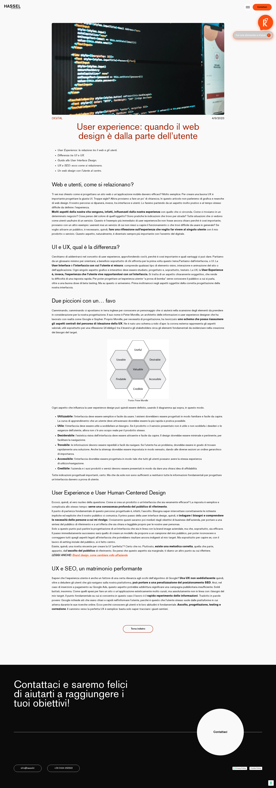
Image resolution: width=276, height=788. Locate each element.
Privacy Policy (240, 768)
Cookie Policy (256, 768)
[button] (253, 26)
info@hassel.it (27, 768)
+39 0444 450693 (63, 768)
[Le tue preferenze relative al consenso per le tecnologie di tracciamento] (271, 783)
